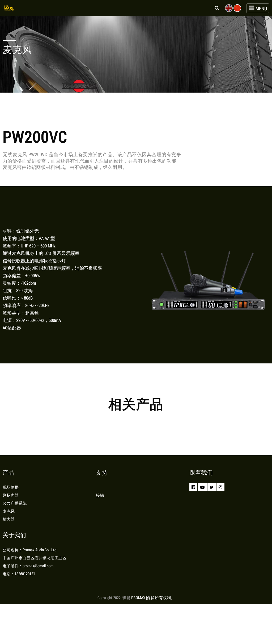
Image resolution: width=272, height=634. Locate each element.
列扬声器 (11, 495)
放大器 (9, 519)
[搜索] (214, 8)
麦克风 (9, 511)
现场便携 (11, 487)
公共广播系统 (15, 503)
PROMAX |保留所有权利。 (153, 597)
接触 (100, 495)
